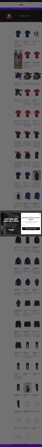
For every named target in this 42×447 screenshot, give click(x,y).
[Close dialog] (40, 214)
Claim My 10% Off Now (31, 228)
